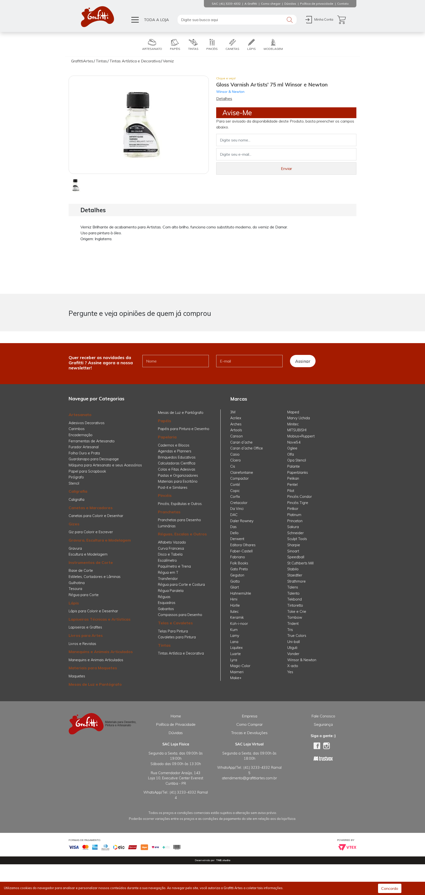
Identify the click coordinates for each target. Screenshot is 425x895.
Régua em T (168, 572)
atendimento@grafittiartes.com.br (249, 778)
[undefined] (139, 125)
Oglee (292, 448)
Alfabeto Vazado (172, 542)
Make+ (236, 678)
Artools (236, 430)
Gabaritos (166, 609)
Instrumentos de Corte (91, 562)
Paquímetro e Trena (174, 566)
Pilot (290, 491)
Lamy (234, 635)
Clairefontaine (241, 472)
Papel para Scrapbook (87, 471)
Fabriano (237, 557)
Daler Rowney (242, 521)
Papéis (164, 420)
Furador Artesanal (84, 447)
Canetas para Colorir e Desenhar (96, 516)
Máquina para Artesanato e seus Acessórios (105, 465)
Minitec (293, 424)
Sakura (293, 527)
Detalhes (224, 98)
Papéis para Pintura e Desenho (183, 429)
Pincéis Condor (299, 496)
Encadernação (80, 435)
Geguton (237, 575)
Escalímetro (167, 560)
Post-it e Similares (172, 487)
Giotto (235, 581)
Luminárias (167, 526)
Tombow (294, 617)
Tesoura (75, 589)
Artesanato (80, 414)
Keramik (237, 617)
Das (233, 527)
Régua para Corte (84, 595)
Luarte (235, 654)
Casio (235, 454)
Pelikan (293, 478)
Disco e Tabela (170, 554)
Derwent (237, 539)
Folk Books (239, 563)
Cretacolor (238, 503)
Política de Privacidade (176, 724)
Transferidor (168, 578)
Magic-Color (240, 666)
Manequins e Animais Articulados (101, 651)
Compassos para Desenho (180, 615)
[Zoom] (75, 184)
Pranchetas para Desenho (179, 520)
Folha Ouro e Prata (84, 453)
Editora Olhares (243, 545)
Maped (293, 412)
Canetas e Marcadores (91, 507)
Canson (236, 436)
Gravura (75, 548)
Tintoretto (295, 605)
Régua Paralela (170, 590)
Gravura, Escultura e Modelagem (100, 540)
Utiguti (292, 647)
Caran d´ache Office (246, 448)
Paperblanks (297, 472)
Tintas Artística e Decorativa (181, 653)
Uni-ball (293, 642)
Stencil (74, 483)
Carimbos (77, 429)
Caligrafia (78, 491)
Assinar (302, 361)
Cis (232, 466)
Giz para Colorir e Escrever (91, 532)
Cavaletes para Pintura (177, 637)
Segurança (323, 724)
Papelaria (167, 436)
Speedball (295, 557)
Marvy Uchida (298, 418)
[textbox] (237, 20)
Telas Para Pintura (173, 631)
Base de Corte (81, 570)
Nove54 (294, 442)
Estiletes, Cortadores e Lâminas (95, 576)
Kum (234, 630)
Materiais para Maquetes (93, 667)
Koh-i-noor (239, 623)
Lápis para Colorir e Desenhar (93, 611)
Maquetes (77, 676)
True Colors (296, 635)
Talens (292, 587)
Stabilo (293, 569)
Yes (290, 672)
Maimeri (236, 672)
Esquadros (166, 603)
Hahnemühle (240, 593)
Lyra (233, 660)
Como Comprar (249, 724)
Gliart (234, 587)
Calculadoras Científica (176, 463)
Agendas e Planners (174, 451)
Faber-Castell (241, 551)
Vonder (293, 654)
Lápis (74, 603)
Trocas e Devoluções (249, 732)
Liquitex (236, 647)
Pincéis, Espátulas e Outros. (180, 504)
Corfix (235, 496)
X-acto (292, 666)
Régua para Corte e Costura (181, 584)
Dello (234, 533)
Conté (235, 484)
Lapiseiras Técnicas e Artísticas (100, 619)
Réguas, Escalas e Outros (182, 533)
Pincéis (165, 495)
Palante (293, 466)
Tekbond (294, 599)
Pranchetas (169, 511)
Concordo (389, 888)
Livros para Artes (86, 635)
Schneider (295, 533)
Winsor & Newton (230, 91)
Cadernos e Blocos (173, 445)
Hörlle (235, 605)
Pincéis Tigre (297, 503)
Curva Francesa (171, 548)
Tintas (164, 645)
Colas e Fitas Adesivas (176, 469)
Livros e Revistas (82, 644)
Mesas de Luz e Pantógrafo (95, 684)
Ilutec (234, 611)
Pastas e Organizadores (178, 475)
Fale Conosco (323, 715)
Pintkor (292, 508)
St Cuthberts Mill (300, 563)
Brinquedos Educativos (177, 457)
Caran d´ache (241, 442)
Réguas (164, 597)
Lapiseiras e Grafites (85, 627)
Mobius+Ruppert (301, 436)
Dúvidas (175, 732)
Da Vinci (236, 508)
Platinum (294, 515)
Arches (236, 424)
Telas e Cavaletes (175, 622)
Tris (290, 630)
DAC (234, 515)
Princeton (295, 521)
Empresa (249, 715)
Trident (293, 623)
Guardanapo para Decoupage (94, 459)
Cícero (235, 460)
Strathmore (296, 581)
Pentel (292, 484)
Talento (293, 593)
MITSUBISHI (296, 430)
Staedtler (294, 575)
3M (232, 412)
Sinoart (293, 551)
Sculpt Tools (297, 539)
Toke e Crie (296, 611)
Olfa (290, 454)
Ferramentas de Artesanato (92, 441)
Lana (234, 642)
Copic (235, 491)
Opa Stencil (296, 460)
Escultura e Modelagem (88, 554)
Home (175, 715)
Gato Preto (239, 569)
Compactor (239, 478)
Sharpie (293, 545)
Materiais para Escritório (177, 481)
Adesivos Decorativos (87, 423)
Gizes (74, 523)
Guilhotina (77, 583)
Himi (233, 599)
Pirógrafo (76, 477)
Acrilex (235, 418)
